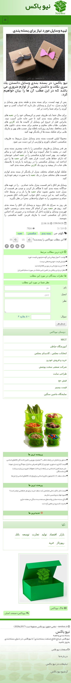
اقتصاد (53, 534)
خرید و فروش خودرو (57, 360)
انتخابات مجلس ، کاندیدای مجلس (51, 353)
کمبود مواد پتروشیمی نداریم (55, 495)
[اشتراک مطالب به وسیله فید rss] (17, 246)
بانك (17, 534)
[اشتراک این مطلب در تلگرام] (12, 246)
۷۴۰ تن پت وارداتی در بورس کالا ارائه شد (50, 266)
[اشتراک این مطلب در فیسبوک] (6, 246)
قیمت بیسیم (61, 387)
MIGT (64, 339)
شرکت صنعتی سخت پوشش (53, 367)
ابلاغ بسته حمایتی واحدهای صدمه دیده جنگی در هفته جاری (43, 499)
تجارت (35, 534)
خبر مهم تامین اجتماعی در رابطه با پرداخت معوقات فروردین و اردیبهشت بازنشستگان (39, 470)
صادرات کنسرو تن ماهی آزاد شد (54, 504)
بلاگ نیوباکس (57, 608)
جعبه (11, 115)
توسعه (25, 534)
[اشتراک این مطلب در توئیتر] (22, 246)
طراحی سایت (60, 374)
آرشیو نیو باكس (59, 671)
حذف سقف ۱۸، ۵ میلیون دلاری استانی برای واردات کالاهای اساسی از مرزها (38, 476)
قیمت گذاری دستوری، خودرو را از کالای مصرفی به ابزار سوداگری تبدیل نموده (37, 464)
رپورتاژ (60, 542)
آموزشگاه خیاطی (58, 346)
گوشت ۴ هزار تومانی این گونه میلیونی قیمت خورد (47, 257)
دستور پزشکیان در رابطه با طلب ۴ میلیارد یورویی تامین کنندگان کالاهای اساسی (36, 460)
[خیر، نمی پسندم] (15, 239)
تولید (44, 534)
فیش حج (62, 380)
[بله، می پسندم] (29, 239)
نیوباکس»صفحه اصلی (15, 613)
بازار (61, 534)
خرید (51, 542)
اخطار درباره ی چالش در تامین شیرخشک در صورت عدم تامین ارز (42, 270)
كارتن (12, 122)
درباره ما (63, 656)
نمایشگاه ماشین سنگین (55, 394)
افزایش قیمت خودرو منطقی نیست (53, 261)
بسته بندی (46, 233)
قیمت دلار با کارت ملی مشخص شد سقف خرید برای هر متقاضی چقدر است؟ (37, 491)
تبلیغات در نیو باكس (57, 664)
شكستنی (32, 233)
